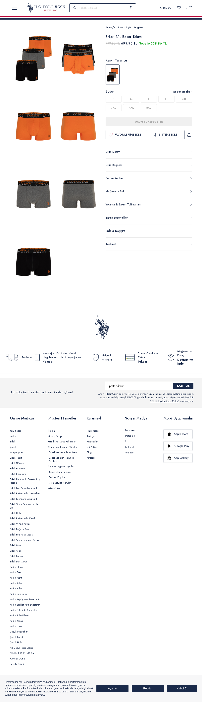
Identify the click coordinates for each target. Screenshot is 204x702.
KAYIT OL (183, 386)
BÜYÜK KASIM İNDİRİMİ (22, 653)
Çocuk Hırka (16, 642)
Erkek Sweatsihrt (18, 474)
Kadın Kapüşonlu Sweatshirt (24, 599)
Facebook (130, 430)
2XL (184, 99)
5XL (148, 108)
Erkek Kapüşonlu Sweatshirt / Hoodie (25, 481)
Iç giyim (138, 27)
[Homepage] (46, 8)
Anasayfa (110, 27)
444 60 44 (54, 488)
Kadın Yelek (16, 588)
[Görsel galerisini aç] (33, 59)
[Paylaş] (189, 134)
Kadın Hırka (16, 626)
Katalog (91, 458)
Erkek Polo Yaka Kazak (21, 534)
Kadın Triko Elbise (19, 615)
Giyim (128, 27)
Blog (89, 452)
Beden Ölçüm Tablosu (59, 472)
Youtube (129, 452)
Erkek (120, 27)
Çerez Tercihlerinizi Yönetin (62, 447)
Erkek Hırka (16, 513)
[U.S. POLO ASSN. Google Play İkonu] (179, 446)
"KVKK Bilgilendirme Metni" (164, 401)
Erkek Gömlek (17, 463)
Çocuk (13, 447)
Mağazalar (92, 441)
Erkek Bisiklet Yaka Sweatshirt (25, 493)
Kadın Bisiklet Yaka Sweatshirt (25, 605)
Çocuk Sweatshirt (18, 632)
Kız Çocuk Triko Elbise (21, 648)
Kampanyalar (16, 452)
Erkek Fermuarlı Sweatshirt (23, 499)
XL (166, 99)
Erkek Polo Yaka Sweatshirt (23, 488)
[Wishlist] (179, 8)
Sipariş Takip (55, 436)
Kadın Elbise (16, 567)
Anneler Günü (17, 658)
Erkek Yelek (15, 551)
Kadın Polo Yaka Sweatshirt (23, 610)
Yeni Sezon (16, 431)
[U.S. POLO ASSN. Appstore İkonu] (179, 434)
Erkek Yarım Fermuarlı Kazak (24, 540)
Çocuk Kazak (16, 637)
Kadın (13, 436)
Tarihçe (90, 436)
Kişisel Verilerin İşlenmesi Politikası (61, 459)
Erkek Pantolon (17, 468)
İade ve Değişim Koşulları (61, 466)
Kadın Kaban (16, 583)
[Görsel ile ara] (130, 8)
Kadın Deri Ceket (18, 594)
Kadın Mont (16, 578)
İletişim (51, 431)
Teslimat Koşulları (57, 477)
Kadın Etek (15, 572)
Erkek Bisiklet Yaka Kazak (22, 518)
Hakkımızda (93, 431)
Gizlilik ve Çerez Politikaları (62, 441)
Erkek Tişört (16, 458)
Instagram (130, 436)
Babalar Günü (17, 664)
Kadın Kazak (16, 621)
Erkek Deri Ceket (18, 561)
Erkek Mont (15, 545)
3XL (113, 108)
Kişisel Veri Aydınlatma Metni (63, 452)
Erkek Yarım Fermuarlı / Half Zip (24, 506)
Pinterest (129, 447)
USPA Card (92, 447)
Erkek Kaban (16, 556)
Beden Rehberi (182, 92)
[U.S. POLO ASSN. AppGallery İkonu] (179, 458)
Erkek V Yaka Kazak (20, 524)
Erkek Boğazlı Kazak (20, 529)
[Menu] (14, 8)
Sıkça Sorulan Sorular (59, 483)
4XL (131, 108)
